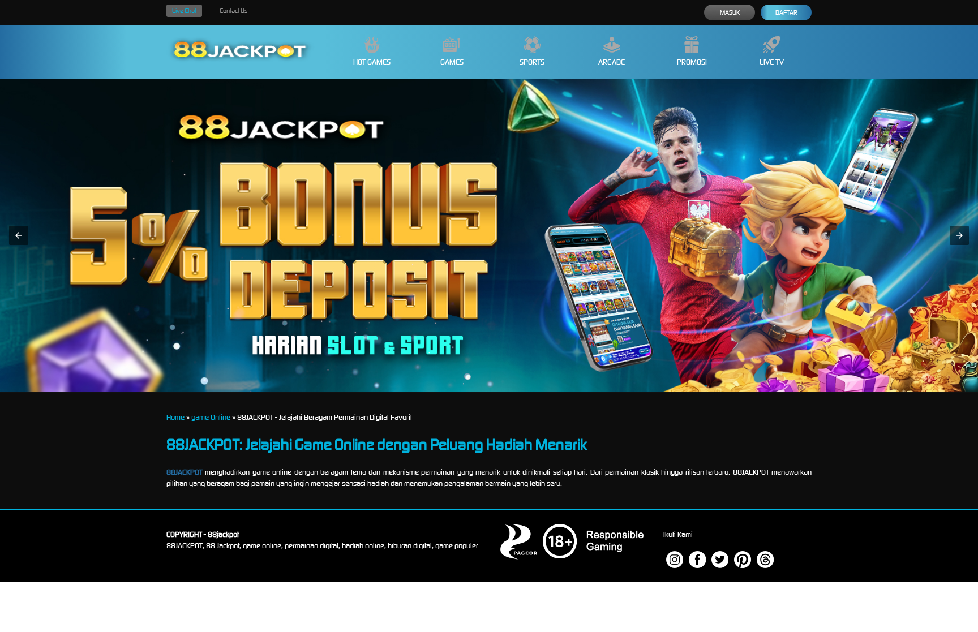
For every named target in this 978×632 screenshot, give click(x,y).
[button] (18, 235)
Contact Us (233, 11)
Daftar (786, 12)
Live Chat (184, 11)
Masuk (730, 12)
